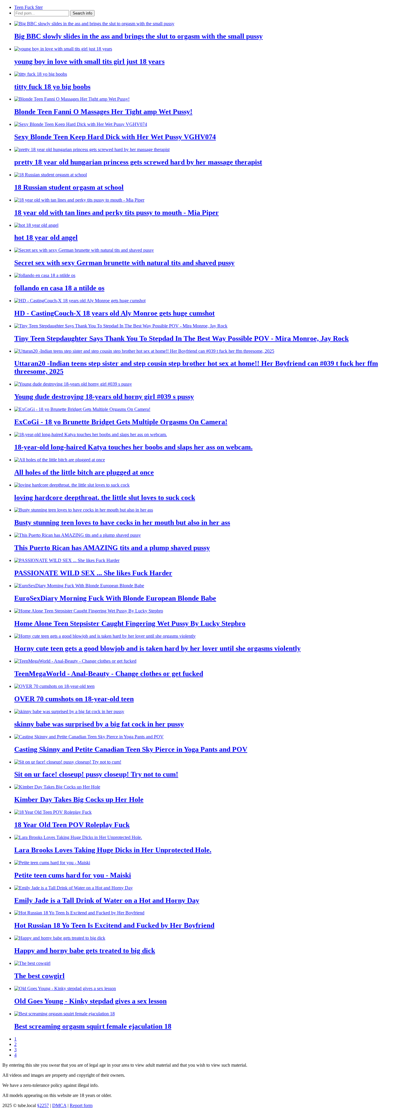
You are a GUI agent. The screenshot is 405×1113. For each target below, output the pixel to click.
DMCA (59, 1105)
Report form (81, 1105)
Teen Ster (28, 7)
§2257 (43, 1105)
